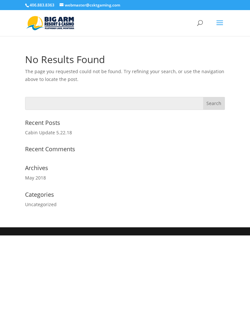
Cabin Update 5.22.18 (48, 132)
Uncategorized (41, 204)
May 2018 (35, 178)
